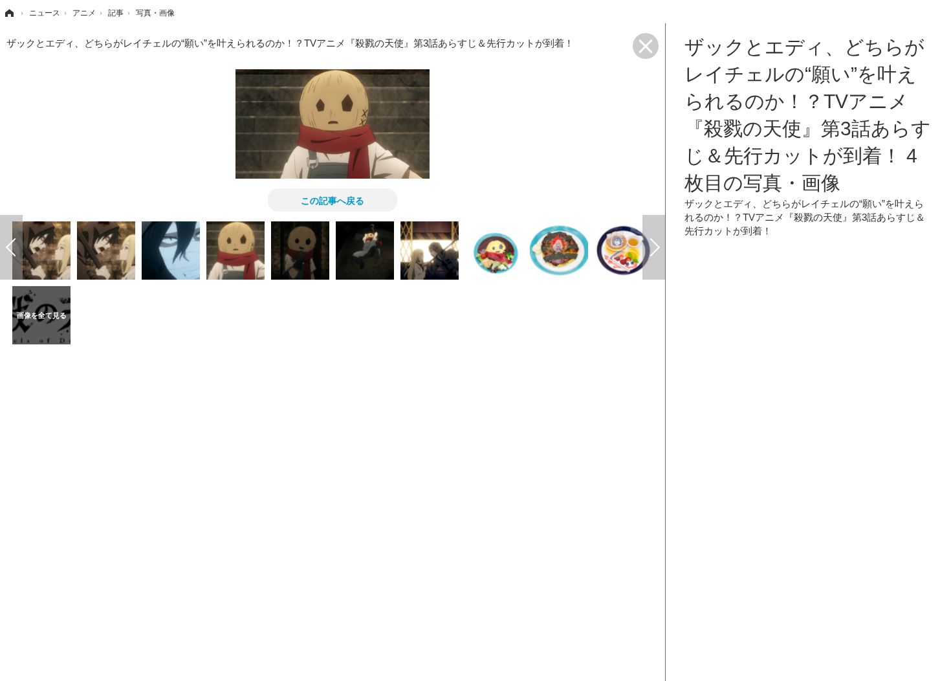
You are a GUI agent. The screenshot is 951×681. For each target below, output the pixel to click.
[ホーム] (8, 12)
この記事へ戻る (332, 200)
